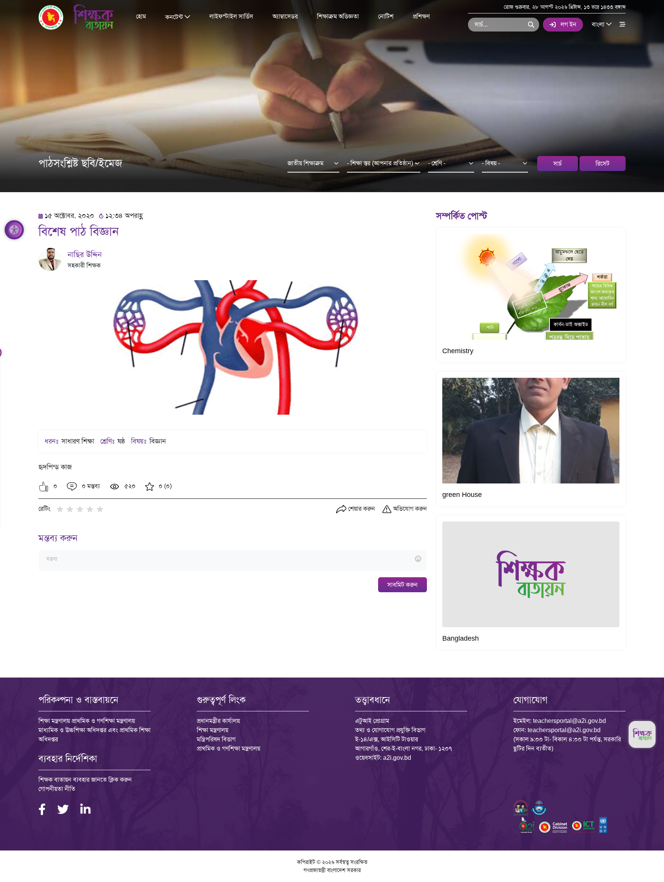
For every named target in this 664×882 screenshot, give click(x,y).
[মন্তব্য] (232, 559)
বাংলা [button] (599, 24)
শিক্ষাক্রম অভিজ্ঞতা (338, 16)
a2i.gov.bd (397, 757)
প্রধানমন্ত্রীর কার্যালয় (218, 721)
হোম (141, 16)
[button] (43, 487)
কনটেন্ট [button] (174, 16)
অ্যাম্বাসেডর (285, 16)
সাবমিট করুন (402, 584)
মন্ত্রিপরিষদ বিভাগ (216, 739)
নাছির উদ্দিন (85, 254)
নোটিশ (385, 16)
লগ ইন (568, 24)
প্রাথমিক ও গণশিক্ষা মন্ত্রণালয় (228, 748)
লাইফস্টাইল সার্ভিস (231, 16)
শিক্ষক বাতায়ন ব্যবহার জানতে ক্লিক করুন (85, 779)
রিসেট (602, 163)
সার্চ (557, 163)
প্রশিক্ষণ (421, 16)
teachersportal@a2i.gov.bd (569, 721)
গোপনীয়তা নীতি (56, 789)
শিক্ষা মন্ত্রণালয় (212, 730)
